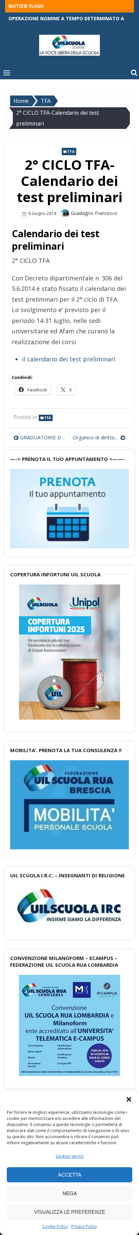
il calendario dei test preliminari (68, 359)
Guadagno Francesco (94, 213)
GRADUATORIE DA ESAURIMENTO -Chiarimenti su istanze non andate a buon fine (43, 437)
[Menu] (6, 72)
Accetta (69, 1175)
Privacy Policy (84, 1226)
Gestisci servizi (70, 1156)
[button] (129, 1099)
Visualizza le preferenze (69, 1212)
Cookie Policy (55, 1226)
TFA (71, 151)
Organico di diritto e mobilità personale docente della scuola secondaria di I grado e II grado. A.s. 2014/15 (99, 437)
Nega (69, 1193)
